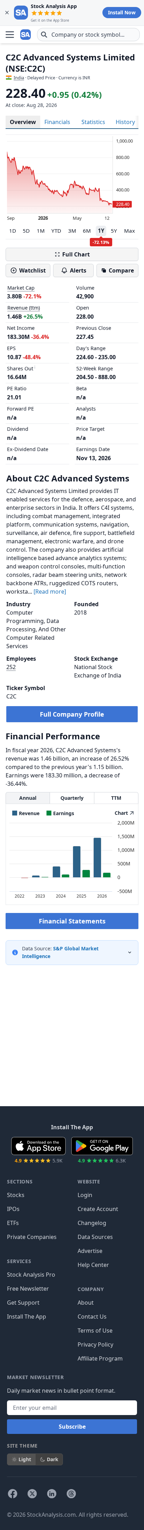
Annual (27, 798)
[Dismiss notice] (7, 12)
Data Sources (95, 1237)
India (19, 77)
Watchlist (32, 270)
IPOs (13, 1209)
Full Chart (76, 254)
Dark (52, 1459)
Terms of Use (95, 1330)
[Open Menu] (9, 34)
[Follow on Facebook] (12, 1493)
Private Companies (32, 1237)
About (86, 1302)
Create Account (98, 1209)
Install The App (26, 1316)
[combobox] (88, 34)
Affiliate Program (100, 1358)
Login (85, 1195)
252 (11, 667)
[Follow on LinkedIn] (51, 1493)
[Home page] (26, 35)
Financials (57, 122)
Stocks (15, 1195)
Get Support (23, 1302)
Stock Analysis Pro (31, 1274)
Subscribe (72, 1426)
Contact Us (92, 1316)
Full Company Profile (72, 714)
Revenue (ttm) (23, 307)
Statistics (93, 122)
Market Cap (21, 287)
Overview (23, 122)
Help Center (93, 1265)
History (125, 122)
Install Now (122, 12)
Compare (121, 270)
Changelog (92, 1223)
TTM (116, 798)
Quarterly (72, 798)
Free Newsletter (28, 1288)
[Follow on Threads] (71, 1493)
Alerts (78, 270)
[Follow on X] (32, 1493)
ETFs (13, 1223)
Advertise (90, 1251)
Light (25, 1459)
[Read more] (50, 591)
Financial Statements (72, 921)
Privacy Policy (95, 1344)
